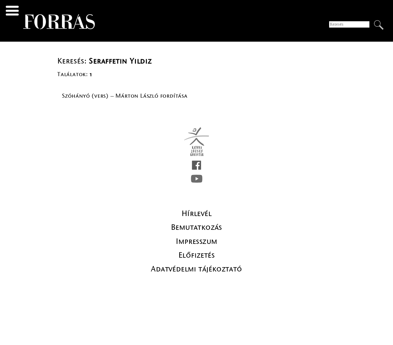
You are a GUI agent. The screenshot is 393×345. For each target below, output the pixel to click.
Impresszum (197, 241)
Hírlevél (196, 213)
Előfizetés (196, 255)
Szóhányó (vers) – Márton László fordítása (125, 95)
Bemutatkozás (196, 227)
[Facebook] (196, 165)
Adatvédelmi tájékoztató (196, 269)
